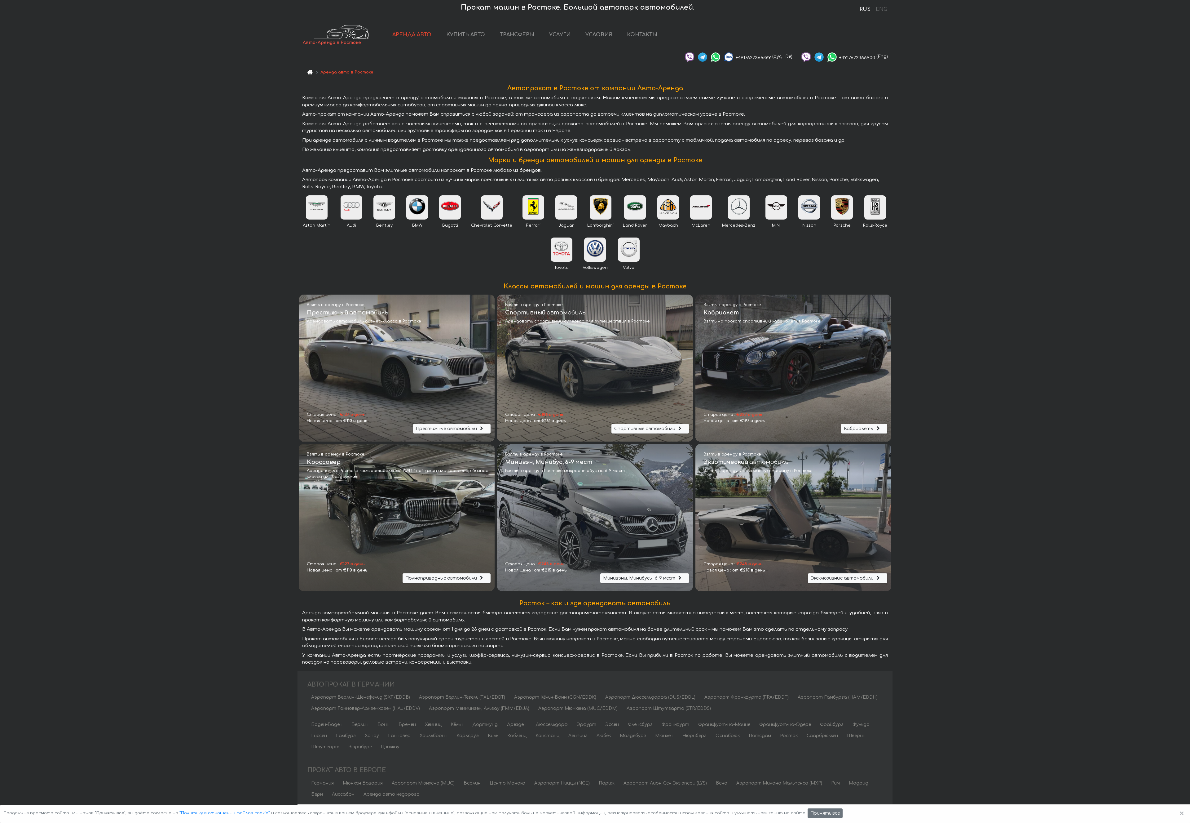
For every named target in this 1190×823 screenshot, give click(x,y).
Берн (317, 794)
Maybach (668, 225)
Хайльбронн (433, 735)
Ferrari (533, 225)
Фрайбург (832, 724)
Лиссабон (343, 794)
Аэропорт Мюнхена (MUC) (423, 783)
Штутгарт (325, 747)
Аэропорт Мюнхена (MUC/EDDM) (578, 708)
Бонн (383, 724)
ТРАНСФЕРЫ (517, 35)
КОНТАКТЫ (642, 35)
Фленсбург (640, 724)
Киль (493, 735)
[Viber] (689, 56)
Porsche (842, 225)
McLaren (701, 225)
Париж (607, 783)
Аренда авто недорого (392, 794)
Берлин (359, 724)
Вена (721, 783)
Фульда (861, 724)
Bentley (384, 225)
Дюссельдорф (552, 724)
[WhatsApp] (715, 56)
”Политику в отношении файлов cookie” (224, 813)
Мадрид (858, 783)
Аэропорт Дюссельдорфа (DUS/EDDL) (650, 697)
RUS (865, 9)
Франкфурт (675, 724)
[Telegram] (702, 56)
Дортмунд (485, 724)
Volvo (628, 267)
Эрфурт (586, 724)
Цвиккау (390, 747)
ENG (881, 9)
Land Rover (635, 225)
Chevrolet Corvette (491, 225)
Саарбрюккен (822, 735)
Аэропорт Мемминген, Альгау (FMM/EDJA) (479, 708)
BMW (417, 225)
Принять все (825, 813)
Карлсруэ (467, 735)
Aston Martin (316, 225)
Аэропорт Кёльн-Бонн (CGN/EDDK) (555, 697)
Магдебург (633, 735)
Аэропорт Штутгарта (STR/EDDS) (669, 708)
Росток (789, 735)
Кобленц (517, 735)
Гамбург (346, 735)
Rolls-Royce (875, 225)
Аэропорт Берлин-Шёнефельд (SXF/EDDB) (360, 697)
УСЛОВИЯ (598, 35)
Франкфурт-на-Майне (724, 724)
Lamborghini (600, 225)
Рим (835, 783)
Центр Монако (507, 783)
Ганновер (399, 735)
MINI (776, 225)
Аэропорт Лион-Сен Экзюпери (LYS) (665, 783)
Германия (322, 783)
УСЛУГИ (560, 35)
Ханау (372, 735)
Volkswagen (595, 267)
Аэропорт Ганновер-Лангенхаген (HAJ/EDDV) (365, 708)
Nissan (809, 225)
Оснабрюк (728, 735)
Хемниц (433, 724)
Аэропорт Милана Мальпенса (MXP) (779, 783)
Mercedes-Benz (738, 225)
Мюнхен (664, 735)
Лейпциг (578, 735)
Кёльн (457, 724)
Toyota (561, 267)
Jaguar (566, 225)
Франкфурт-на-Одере (785, 724)
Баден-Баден (326, 724)
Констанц (547, 735)
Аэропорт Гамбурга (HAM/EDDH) (838, 697)
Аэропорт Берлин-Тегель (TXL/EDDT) (462, 697)
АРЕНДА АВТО (411, 35)
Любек (604, 735)
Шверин (856, 735)
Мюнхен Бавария (363, 783)
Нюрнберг (694, 735)
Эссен (612, 724)
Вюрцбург (360, 747)
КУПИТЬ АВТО (465, 35)
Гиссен (319, 735)
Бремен (407, 724)
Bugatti (450, 225)
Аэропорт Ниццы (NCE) (562, 783)
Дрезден (517, 724)
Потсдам (760, 735)
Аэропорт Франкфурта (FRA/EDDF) (746, 697)
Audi (351, 225)
